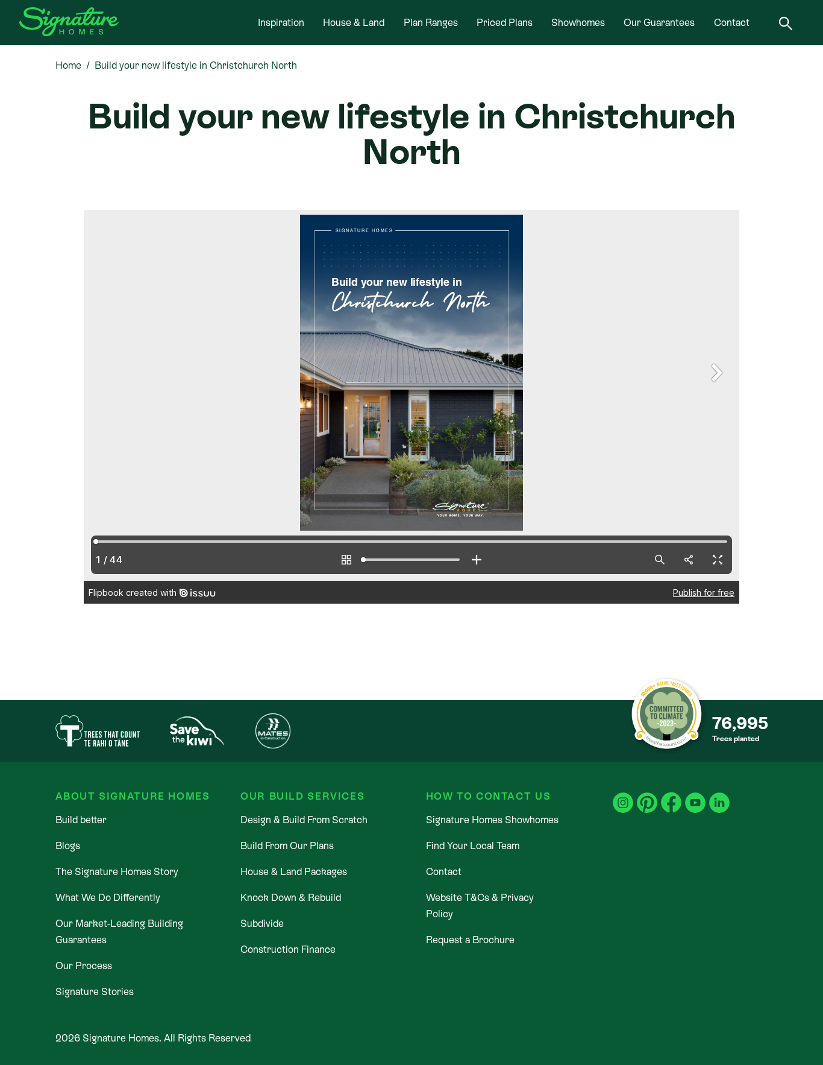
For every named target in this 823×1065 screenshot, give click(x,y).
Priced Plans (505, 22)
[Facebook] (671, 795)
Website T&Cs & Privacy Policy (480, 906)
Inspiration (281, 22)
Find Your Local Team (472, 846)
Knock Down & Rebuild (290, 897)
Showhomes (578, 22)
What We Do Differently (107, 897)
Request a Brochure (470, 940)
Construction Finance (288, 949)
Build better (81, 820)
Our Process (83, 966)
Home (68, 65)
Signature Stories (94, 991)
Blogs (67, 846)
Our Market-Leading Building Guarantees (119, 932)
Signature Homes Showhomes (492, 820)
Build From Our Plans (287, 846)
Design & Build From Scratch (304, 820)
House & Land (353, 22)
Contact (731, 22)
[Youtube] (695, 795)
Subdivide (262, 923)
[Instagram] (623, 795)
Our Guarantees (659, 22)
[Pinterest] (647, 795)
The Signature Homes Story (116, 871)
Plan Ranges (431, 22)
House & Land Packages (293, 871)
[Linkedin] (719, 795)
